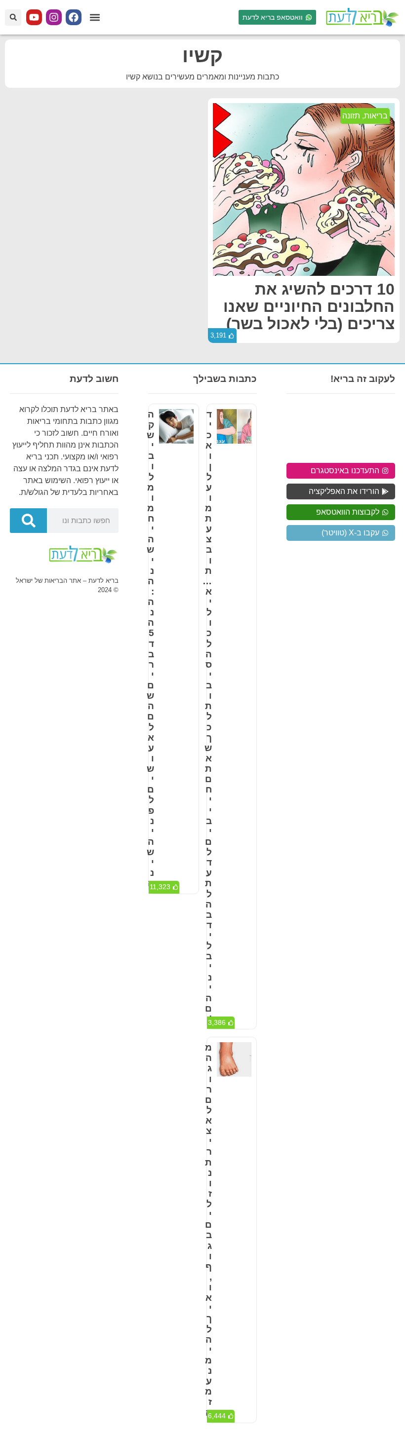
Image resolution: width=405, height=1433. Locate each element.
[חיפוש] (28, 520)
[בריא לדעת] (360, 17)
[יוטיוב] (34, 17)
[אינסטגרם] (54, 17)
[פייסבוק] (73, 17)
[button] (94, 17)
